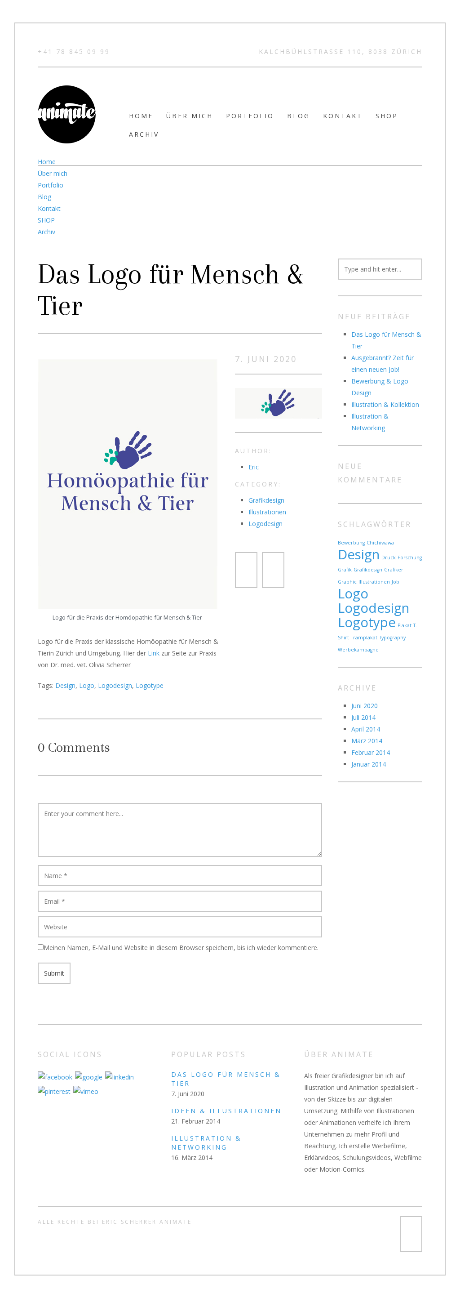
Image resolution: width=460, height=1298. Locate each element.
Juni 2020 (364, 705)
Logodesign (115, 685)
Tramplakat (364, 637)
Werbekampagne (358, 650)
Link (153, 653)
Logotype (150, 685)
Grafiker (393, 569)
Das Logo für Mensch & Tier (171, 290)
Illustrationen (267, 512)
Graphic (347, 582)
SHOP (387, 116)
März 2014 (366, 740)
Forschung (410, 557)
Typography (392, 637)
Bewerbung (351, 543)
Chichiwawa (380, 543)
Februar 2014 (370, 752)
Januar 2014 (368, 764)
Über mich (189, 116)
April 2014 (365, 729)
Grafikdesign (266, 500)
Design (65, 685)
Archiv (144, 134)
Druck (388, 557)
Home (141, 116)
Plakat (404, 625)
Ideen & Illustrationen (226, 1110)
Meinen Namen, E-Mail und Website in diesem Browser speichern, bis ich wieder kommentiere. (181, 947)
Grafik (345, 569)
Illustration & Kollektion (385, 404)
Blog (298, 116)
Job (395, 582)
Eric (253, 467)
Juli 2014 (363, 717)
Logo (86, 685)
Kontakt (343, 116)
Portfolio (250, 116)
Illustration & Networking (206, 1142)
